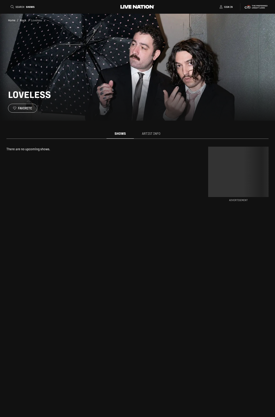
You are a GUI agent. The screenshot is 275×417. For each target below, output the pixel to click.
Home (11, 20)
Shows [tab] (120, 133)
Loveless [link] (36, 20)
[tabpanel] (100, 149)
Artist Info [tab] (151, 133)
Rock (23, 20)
